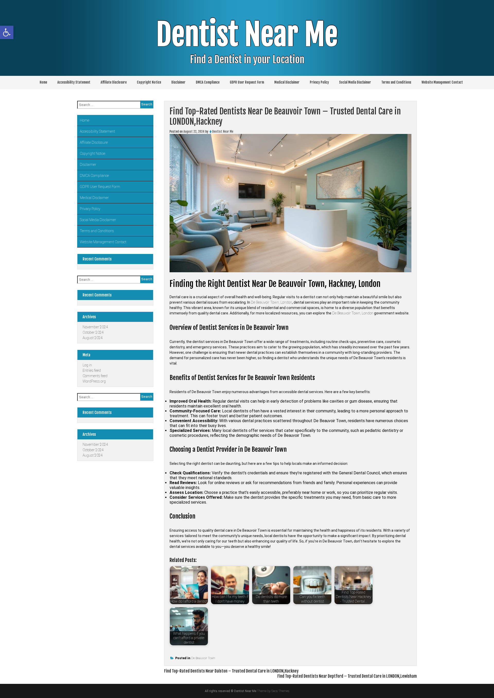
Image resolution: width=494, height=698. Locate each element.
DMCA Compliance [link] (207, 82)
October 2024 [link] (93, 332)
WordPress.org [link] (94, 381)
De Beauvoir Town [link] (203, 658)
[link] (6, 32)
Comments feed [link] (95, 376)
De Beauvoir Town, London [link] (271, 302)
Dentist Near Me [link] (247, 34)
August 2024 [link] (93, 338)
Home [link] (43, 82)
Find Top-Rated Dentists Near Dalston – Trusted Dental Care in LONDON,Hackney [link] (231, 671)
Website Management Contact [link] (442, 82)
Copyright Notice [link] (149, 82)
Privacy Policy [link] (319, 82)
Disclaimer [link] (178, 82)
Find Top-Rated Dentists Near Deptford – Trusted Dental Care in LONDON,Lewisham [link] (347, 676)
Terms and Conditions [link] (396, 82)
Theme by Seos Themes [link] (273, 691)
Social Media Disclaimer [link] (355, 82)
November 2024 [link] (95, 327)
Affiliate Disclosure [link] (114, 82)
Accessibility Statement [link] (73, 82)
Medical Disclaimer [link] (286, 82)
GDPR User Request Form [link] (247, 82)
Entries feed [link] (92, 370)
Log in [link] (87, 365)
